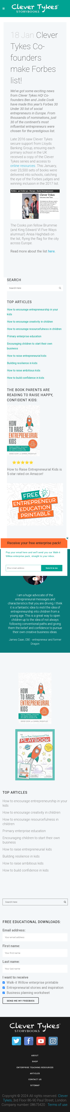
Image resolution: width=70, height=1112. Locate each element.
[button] (34, 543)
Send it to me (52, 568)
